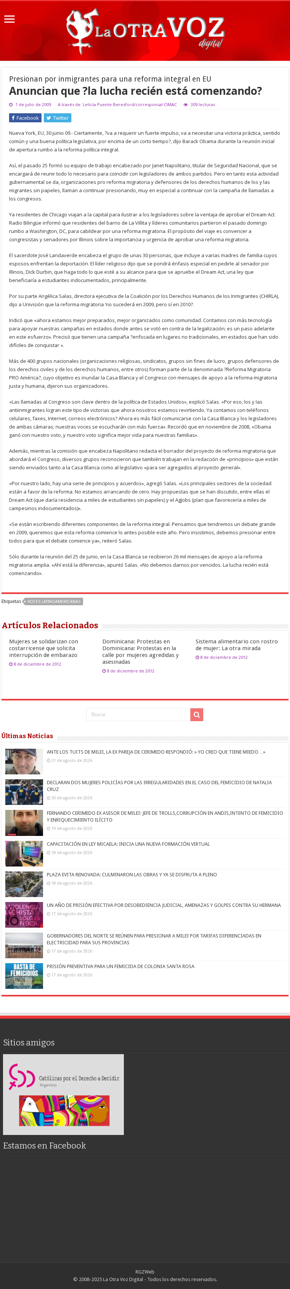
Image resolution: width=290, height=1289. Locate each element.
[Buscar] (196, 714)
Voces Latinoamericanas (54, 601)
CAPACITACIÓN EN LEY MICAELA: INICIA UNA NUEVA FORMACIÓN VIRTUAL (128, 844)
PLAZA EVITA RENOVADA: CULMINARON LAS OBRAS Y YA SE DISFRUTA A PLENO (132, 874)
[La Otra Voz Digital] (145, 29)
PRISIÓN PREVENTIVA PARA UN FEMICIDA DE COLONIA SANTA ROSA (120, 966)
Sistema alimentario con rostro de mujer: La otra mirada (237, 645)
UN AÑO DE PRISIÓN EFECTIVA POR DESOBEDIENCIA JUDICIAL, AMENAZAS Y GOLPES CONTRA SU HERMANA (164, 905)
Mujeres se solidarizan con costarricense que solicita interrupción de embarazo (43, 648)
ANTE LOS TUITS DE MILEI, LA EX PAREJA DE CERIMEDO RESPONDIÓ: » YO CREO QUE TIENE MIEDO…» (156, 752)
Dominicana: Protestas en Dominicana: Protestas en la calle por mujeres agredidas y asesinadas (140, 651)
